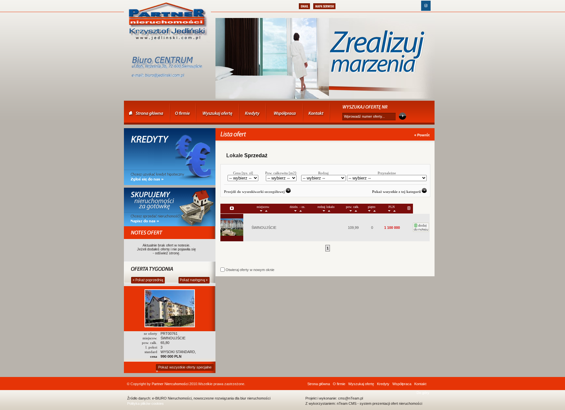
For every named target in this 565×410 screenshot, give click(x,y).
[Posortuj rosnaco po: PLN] (394, 210)
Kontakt (420, 384)
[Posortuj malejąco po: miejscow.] (261, 210)
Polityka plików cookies (145, 403)
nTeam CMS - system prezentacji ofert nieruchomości (379, 403)
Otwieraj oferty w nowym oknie (249, 270)
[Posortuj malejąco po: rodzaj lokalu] (324, 210)
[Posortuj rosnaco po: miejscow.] (266, 210)
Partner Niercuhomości (170, 384)
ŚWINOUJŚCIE (263, 228)
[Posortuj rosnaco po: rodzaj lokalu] (329, 210)
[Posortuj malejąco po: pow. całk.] (351, 210)
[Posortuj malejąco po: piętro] (369, 210)
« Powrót (422, 135)
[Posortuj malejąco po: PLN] (389, 210)
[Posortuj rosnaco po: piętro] (374, 210)
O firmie (339, 384)
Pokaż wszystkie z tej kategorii (397, 192)
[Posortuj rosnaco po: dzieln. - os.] (301, 210)
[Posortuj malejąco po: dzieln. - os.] (295, 210)
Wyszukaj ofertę (361, 384)
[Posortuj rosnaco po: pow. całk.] (356, 210)
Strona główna (318, 384)
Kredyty (383, 384)
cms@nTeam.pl (350, 398)
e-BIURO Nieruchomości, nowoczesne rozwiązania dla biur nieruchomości (211, 398)
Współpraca (401, 384)
